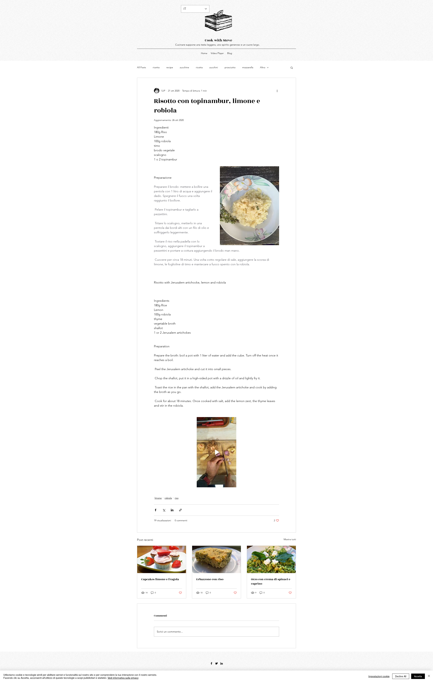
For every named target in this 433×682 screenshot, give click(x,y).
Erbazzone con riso (209, 579)
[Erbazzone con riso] (216, 559)
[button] (291, 67)
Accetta (418, 676)
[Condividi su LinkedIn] (172, 510)
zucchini (213, 67)
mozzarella (247, 67)
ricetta (156, 67)
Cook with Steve (218, 40)
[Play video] (216, 452)
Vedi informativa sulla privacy (123, 677)
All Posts (141, 67)
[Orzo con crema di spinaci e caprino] (271, 559)
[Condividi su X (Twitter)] (163, 510)
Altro (262, 67)
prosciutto (230, 67)
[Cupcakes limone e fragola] (161, 559)
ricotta (199, 67)
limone (158, 497)
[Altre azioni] (277, 91)
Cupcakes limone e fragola (160, 579)
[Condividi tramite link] (180, 510)
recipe (169, 67)
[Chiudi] (429, 676)
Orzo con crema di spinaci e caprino (270, 581)
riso (176, 497)
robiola (168, 497)
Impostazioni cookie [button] (379, 676)
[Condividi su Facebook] (155, 510)
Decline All (400, 676)
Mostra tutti (290, 539)
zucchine (184, 67)
